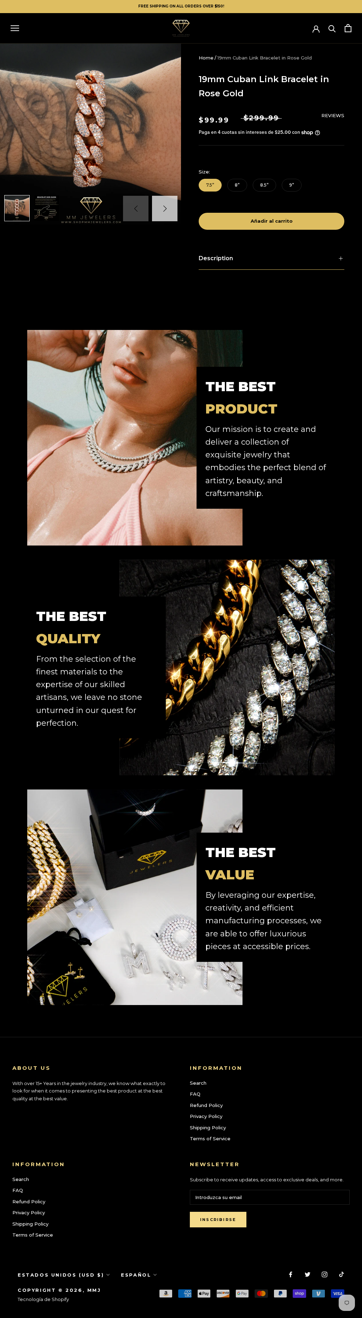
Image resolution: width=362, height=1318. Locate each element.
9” (291, 185)
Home (206, 58)
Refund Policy (206, 1105)
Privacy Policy (206, 1116)
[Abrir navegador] (15, 28)
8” (237, 185)
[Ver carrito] (348, 28)
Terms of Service (210, 1138)
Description (216, 258)
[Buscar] (332, 28)
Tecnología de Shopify (43, 1299)
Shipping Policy (208, 1127)
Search (198, 1083)
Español (136, 1275)
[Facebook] (290, 1274)
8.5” (264, 185)
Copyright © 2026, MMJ (59, 1290)
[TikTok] (341, 1274)
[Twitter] (307, 1274)
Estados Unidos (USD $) (61, 1275)
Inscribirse (218, 1219)
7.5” (210, 185)
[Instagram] (324, 1274)
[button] (164, 208)
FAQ (195, 1094)
